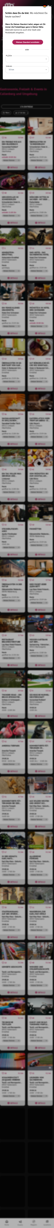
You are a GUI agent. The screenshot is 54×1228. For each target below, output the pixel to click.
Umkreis (9, 66)
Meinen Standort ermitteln (27, 42)
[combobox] (27, 59)
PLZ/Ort (9, 56)
